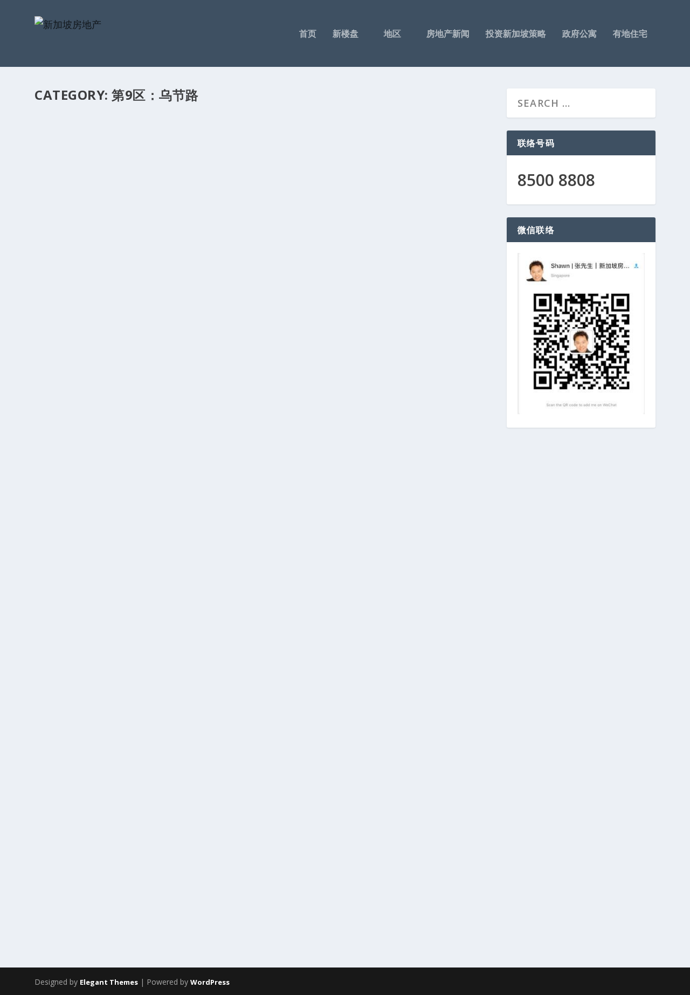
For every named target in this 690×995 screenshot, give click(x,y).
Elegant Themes (109, 982)
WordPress (210, 982)
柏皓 (58, 402)
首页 (307, 34)
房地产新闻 (448, 34)
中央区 (150, 846)
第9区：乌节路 (168, 420)
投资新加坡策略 (516, 34)
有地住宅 (630, 34)
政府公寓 (579, 34)
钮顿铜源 (71, 828)
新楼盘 (345, 34)
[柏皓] (264, 248)
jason (62, 420)
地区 (392, 34)
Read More (80, 501)
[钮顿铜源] (264, 674)
